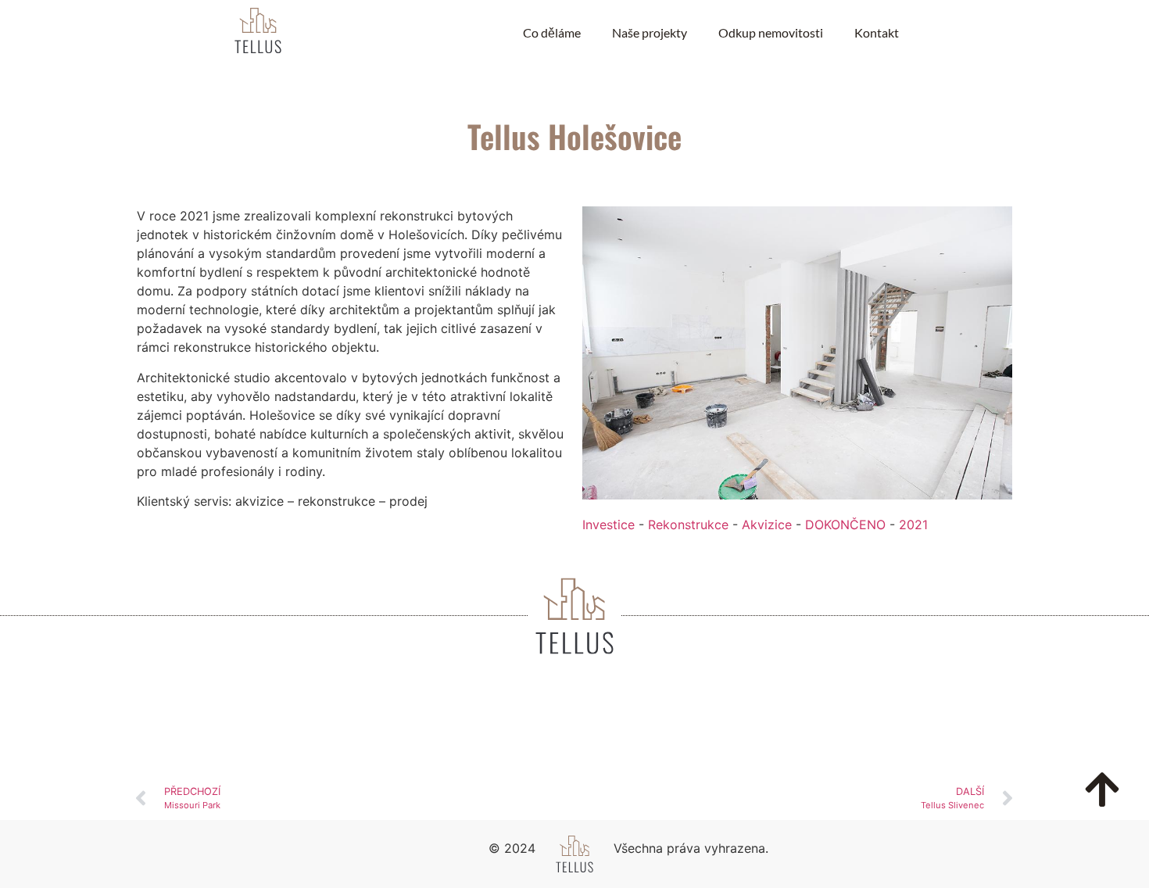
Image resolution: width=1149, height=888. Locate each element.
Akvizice (767, 524)
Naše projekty (649, 32)
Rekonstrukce (688, 524)
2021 (913, 524)
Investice (608, 524)
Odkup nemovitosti (770, 32)
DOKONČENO (845, 524)
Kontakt (876, 32)
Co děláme (552, 32)
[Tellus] (257, 33)
